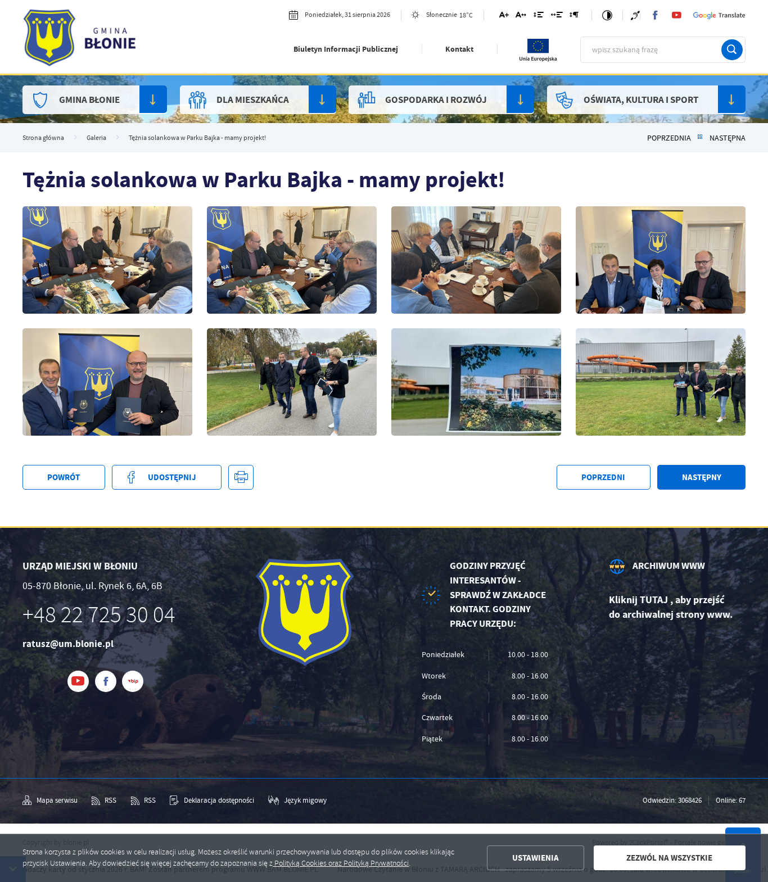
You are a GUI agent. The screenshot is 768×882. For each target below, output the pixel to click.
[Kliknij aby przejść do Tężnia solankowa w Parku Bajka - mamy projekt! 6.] (476, 260)
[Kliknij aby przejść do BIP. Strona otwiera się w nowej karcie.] (132, 681)
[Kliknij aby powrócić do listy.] (700, 138)
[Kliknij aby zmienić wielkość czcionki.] (503, 17)
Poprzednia (669, 138)
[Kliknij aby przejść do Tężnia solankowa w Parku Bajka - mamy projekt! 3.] (292, 382)
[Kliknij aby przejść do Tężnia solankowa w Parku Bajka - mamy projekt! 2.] (476, 382)
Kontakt (459, 49)
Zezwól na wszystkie (669, 857)
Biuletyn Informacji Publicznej (345, 49)
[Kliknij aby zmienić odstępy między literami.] (520, 17)
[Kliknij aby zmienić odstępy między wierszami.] (538, 17)
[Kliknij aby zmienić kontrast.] (607, 16)
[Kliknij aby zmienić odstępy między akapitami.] (574, 17)
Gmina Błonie (89, 99)
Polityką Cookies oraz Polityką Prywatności (341, 863)
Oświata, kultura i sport (641, 99)
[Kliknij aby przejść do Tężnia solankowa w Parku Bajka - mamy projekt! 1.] (661, 382)
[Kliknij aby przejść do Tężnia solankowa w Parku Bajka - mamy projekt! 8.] (107, 260)
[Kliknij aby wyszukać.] (732, 50)
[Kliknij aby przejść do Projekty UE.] (538, 60)
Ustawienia (535, 857)
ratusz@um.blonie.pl (68, 643)
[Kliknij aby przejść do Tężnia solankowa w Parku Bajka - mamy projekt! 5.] (661, 260)
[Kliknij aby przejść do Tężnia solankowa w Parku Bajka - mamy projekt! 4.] (107, 382)
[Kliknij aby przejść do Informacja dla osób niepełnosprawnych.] (635, 15)
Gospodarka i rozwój (436, 99)
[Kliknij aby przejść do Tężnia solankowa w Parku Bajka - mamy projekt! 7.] (292, 260)
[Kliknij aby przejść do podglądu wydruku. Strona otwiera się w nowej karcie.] (240, 477)
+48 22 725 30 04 (98, 615)
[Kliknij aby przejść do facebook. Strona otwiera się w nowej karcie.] (655, 15)
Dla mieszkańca (252, 99)
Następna (728, 138)
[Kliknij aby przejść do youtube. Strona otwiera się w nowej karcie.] (676, 15)
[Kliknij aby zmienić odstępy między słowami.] (556, 17)
